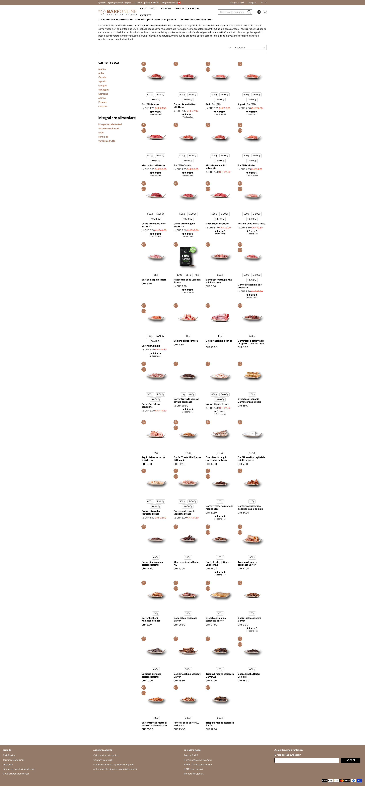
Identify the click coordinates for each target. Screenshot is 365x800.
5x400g (160, 94)
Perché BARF (191, 755)
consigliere (252, 2)
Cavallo (102, 77)
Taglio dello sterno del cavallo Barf (153, 458)
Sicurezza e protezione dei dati (19, 769)
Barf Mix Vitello (246, 165)
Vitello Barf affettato (217, 223)
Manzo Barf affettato (153, 165)
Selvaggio (103, 89)
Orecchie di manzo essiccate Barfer (216, 619)
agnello (102, 81)
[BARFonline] (117, 12)
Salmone (103, 93)
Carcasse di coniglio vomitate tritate (184, 512)
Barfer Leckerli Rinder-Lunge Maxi (218, 563)
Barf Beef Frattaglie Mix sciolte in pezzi (219, 281)
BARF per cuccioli (193, 769)
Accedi (350, 760)
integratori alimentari (110, 124)
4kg (197, 275)
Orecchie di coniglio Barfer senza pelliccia (249, 400)
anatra (102, 98)
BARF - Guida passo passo (198, 764)
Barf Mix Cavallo (182, 165)
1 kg (156, 275)
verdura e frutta (106, 141)
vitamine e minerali (108, 128)
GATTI (154, 8)
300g (188, 452)
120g (252, 501)
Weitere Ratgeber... (194, 773)
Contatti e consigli (102, 760)
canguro (103, 106)
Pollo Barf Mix (213, 104)
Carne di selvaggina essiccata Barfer (152, 563)
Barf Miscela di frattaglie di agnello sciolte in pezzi (251, 342)
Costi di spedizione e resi (16, 773)
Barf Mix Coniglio (151, 345)
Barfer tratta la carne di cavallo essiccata (186, 400)
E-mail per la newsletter (287, 754)
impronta (8, 764)
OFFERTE (146, 15)
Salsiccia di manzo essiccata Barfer (151, 675)
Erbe (101, 132)
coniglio (102, 85)
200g (252, 394)
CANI (143, 8)
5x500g (192, 94)
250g (252, 613)
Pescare (102, 102)
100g (179, 275)
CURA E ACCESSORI (187, 8)
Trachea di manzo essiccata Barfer (247, 563)
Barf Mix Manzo (150, 104)
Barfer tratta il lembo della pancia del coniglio (250, 507)
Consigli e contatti (237, 2)
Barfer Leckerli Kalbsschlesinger (151, 619)
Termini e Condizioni (13, 760)
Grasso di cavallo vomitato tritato (151, 512)
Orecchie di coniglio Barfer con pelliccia (216, 458)
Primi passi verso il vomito (198, 760)
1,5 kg (188, 275)
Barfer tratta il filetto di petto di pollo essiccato (154, 724)
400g (150, 94)
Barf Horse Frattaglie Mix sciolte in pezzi (251, 458)
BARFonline (9, 755)
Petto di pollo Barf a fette (251, 223)
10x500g (187, 99)
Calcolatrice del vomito (105, 755)
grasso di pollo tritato (217, 404)
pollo (101, 73)
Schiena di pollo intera (186, 340)
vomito (166, 8)
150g (155, 613)
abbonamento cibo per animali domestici (115, 769)
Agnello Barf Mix (247, 104)
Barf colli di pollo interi (154, 279)
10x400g (155, 99)
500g (182, 94)
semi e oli (103, 136)
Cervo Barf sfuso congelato (151, 405)
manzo (102, 69)
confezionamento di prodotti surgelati (113, 764)
